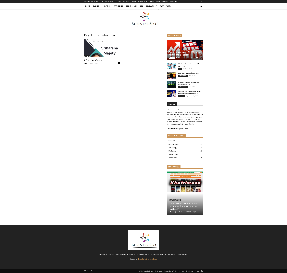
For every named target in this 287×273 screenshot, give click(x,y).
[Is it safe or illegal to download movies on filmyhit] (171, 84)
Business (133, 1)
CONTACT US (189, 119)
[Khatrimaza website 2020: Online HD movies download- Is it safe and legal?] (185, 182)
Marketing (118, 6)
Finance (151, 1)
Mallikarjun (180, 58)
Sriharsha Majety (93, 60)
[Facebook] (201, 1)
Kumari (86, 63)
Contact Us (173, 1)
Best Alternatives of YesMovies (188, 73)
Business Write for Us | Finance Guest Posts (115, 1)
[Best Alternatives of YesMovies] (171, 75)
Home (87, 6)
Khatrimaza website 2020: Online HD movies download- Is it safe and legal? (184, 206)
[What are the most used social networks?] (171, 66)
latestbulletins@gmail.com (147, 259)
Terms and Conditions (186, 271)
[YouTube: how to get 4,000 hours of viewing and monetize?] (185, 50)
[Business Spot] (143, 19)
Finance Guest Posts (170, 271)
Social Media (151, 6)
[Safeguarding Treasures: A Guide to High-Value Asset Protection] (171, 93)
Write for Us (165, 6)
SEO (141, 6)
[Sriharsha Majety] (102, 48)
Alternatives (172, 158)
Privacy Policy (199, 271)
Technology (131, 6)
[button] (200, 6)
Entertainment (142, 1)
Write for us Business (162, 1)
